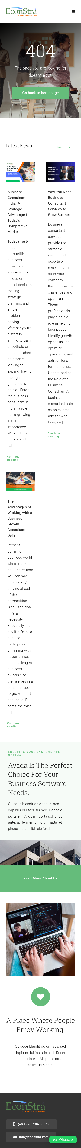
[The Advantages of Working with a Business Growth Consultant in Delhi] (20, 481)
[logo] (21, 9)
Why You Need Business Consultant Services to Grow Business (60, 203)
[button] (63, 1139)
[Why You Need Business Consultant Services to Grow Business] (60, 172)
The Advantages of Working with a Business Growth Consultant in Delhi (20, 518)
